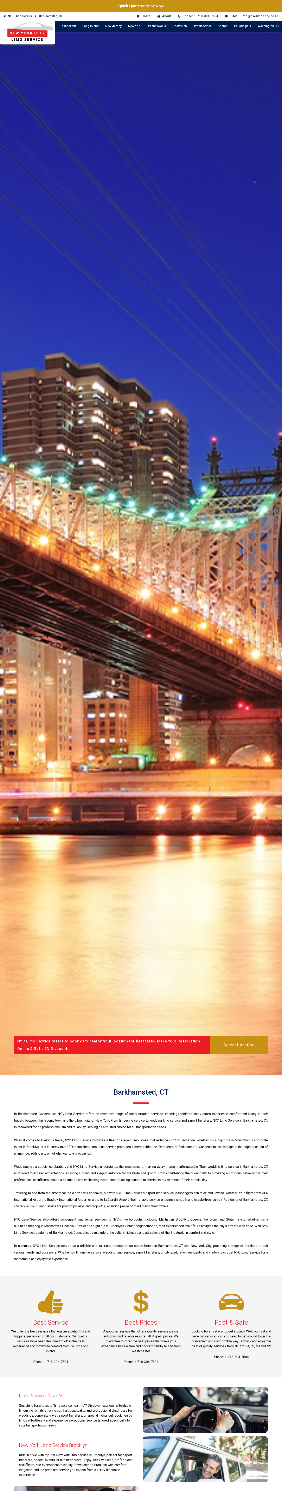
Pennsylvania (157, 26)
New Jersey (113, 26)
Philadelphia (242, 26)
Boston (222, 26)
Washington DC (268, 26)
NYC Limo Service (20, 16)
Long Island (90, 26)
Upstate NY (180, 26)
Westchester (202, 26)
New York (134, 26)
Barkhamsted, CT (51, 16)
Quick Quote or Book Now (141, 6)
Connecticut (67, 26)
